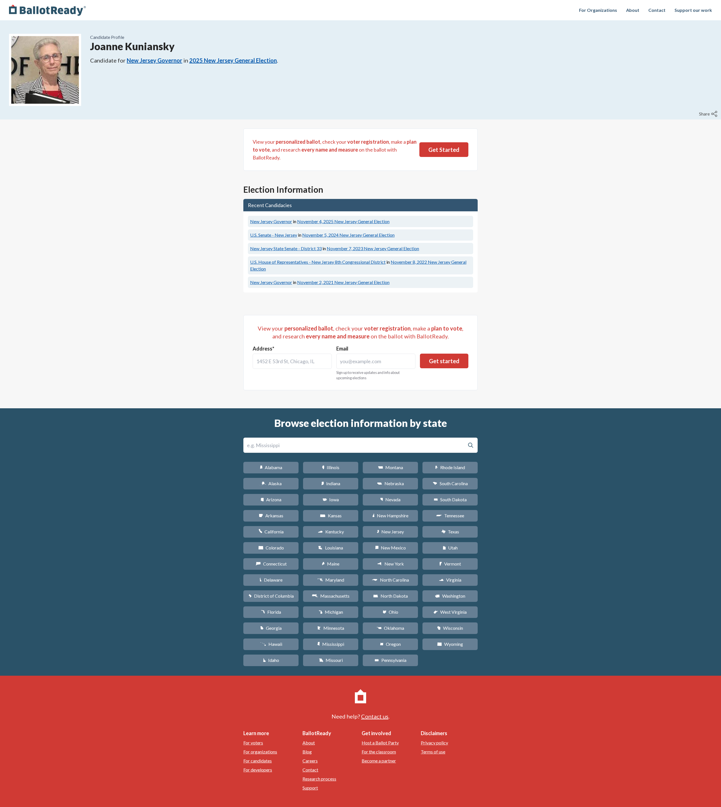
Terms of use (433, 751)
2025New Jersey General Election (233, 60)
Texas (450, 531)
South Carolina (450, 483)
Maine (330, 563)
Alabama (271, 467)
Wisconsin (450, 628)
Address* (263, 348)
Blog (307, 751)
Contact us (374, 716)
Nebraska (390, 483)
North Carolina (390, 579)
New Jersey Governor (154, 60)
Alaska (271, 483)
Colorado (271, 547)
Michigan (331, 612)
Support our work (693, 10)
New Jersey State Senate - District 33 (286, 248)
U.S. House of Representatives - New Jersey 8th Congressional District (318, 262)
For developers (257, 769)
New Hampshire (390, 515)
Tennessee (450, 515)
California (271, 531)
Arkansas (271, 515)
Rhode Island (450, 467)
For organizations (260, 751)
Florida (271, 612)
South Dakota (450, 499)
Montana (390, 467)
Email (342, 348)
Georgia (271, 628)
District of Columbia (271, 595)
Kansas (331, 515)
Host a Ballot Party (380, 742)
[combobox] (292, 361)
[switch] (709, 113)
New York (390, 563)
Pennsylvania (390, 660)
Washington (450, 595)
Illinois (330, 467)
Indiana (330, 483)
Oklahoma (390, 628)
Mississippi (330, 644)
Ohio (390, 612)
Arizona (271, 499)
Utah (450, 547)
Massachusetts (331, 595)
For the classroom (379, 751)
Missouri (331, 660)
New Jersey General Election (343, 221)
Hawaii (271, 644)
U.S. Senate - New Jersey (273, 235)
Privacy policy (434, 742)
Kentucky (331, 531)
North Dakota (390, 595)
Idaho (271, 660)
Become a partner (379, 760)
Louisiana (330, 547)
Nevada (390, 499)
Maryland (330, 579)
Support (310, 787)
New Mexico (390, 547)
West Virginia (450, 612)
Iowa (330, 499)
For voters (253, 742)
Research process (319, 778)
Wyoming (450, 644)
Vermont (450, 563)
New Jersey (390, 531)
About (632, 10)
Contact (657, 10)
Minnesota (330, 628)
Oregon (390, 644)
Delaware (271, 579)
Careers (310, 760)
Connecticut (271, 563)
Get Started (443, 149)
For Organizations (598, 10)
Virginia (450, 579)
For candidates (257, 760)
